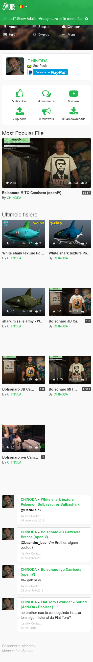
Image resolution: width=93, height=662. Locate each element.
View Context (33, 516)
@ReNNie (29, 509)
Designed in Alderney (18, 645)
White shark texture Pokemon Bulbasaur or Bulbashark (50, 502)
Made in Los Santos (17, 650)
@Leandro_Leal (34, 542)
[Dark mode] (79, 18)
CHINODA (37, 60)
